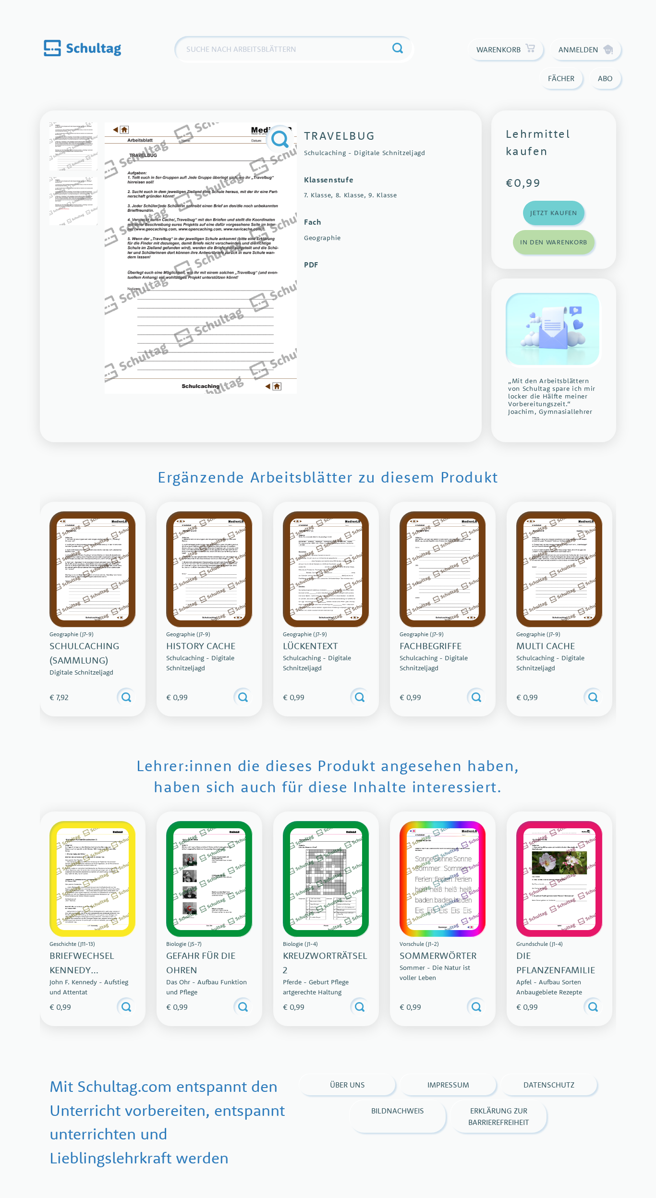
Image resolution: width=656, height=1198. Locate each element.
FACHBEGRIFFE (431, 646)
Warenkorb (498, 49)
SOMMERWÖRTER (438, 955)
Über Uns (347, 1084)
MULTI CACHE (545, 646)
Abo (605, 78)
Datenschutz (548, 1084)
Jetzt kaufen (553, 212)
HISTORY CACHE (200, 646)
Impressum (448, 1084)
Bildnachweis (397, 1110)
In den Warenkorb (553, 242)
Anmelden (578, 49)
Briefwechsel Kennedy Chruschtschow (90, 969)
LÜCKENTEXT (310, 646)
